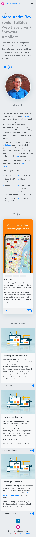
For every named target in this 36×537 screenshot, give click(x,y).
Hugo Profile (25, 533)
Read (31, 386)
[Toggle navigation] (32, 3)
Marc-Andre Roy (12, 3)
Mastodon (26, 163)
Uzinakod (25, 116)
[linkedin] (18, 521)
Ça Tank (8, 145)
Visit (29, 311)
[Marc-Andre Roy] (18, 527)
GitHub (5, 166)
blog (17, 156)
